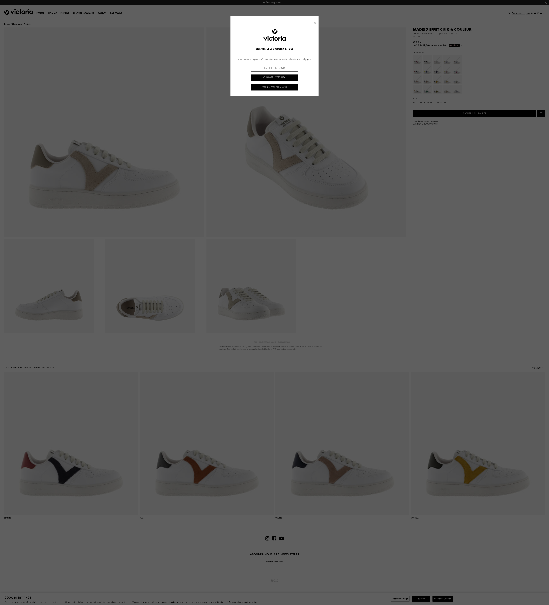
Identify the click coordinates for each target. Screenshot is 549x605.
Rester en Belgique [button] (274, 68)
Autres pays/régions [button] (274, 87)
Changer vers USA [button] (274, 77)
